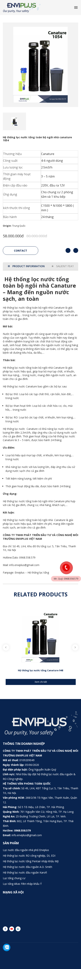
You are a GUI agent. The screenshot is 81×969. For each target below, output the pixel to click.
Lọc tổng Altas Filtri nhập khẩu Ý (22, 884)
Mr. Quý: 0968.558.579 (66, 578)
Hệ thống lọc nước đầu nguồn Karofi (25, 872)
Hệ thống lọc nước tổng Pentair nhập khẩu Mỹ (31, 861)
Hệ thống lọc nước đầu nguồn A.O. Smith (27, 867)
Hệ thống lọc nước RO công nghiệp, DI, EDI (29, 855)
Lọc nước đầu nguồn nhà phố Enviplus (26, 850)
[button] (4, 121)
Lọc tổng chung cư (14, 878)
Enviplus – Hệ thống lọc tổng (32, 572)
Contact (20, 250)
